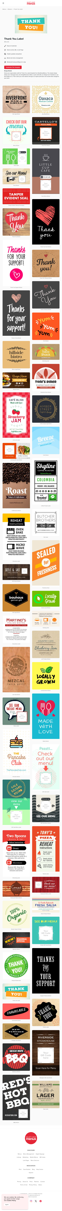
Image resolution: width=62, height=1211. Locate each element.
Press (31, 1181)
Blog (33, 1169)
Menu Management (28, 1154)
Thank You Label (18, 9)
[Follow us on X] (35, 1201)
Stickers (10, 9)
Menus (4, 9)
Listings (19, 1157)
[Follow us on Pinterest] (40, 1201)
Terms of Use (23, 1184)
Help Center (39, 1169)
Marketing (25, 1157)
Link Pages (26, 1160)
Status (40, 1184)
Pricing (19, 1181)
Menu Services (35, 1160)
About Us (25, 1181)
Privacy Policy (33, 1184)
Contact (42, 1181)
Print (20, 1169)
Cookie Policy (11, 1200)
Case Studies (26, 1169)
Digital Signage (40, 1154)
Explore (31, 1172)
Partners (36, 1181)
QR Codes (42, 1157)
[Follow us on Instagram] (31, 1201)
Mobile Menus (34, 1157)
